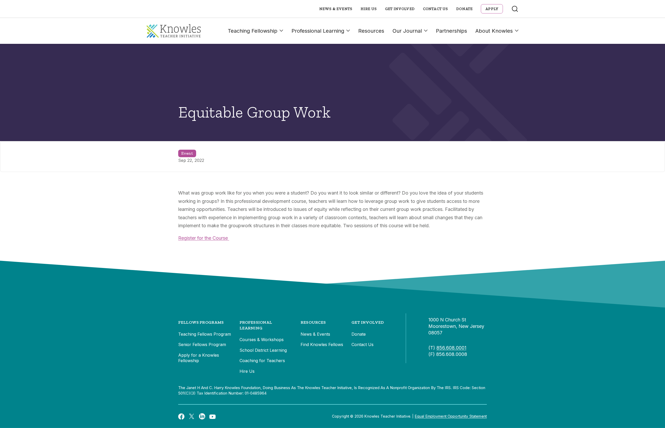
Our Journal (407, 31)
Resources (371, 31)
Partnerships (451, 31)
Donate (464, 8)
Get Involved (400, 8)
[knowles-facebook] (181, 416)
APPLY (491, 8)
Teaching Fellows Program (204, 334)
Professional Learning (317, 31)
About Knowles (494, 31)
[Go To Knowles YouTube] (212, 416)
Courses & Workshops (262, 339)
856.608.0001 (451, 347)
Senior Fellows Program (202, 344)
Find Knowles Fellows (322, 344)
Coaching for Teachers (262, 360)
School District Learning (263, 350)
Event (187, 153)
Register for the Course (203, 238)
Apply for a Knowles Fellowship (198, 358)
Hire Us (369, 8)
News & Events (335, 8)
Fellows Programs (201, 322)
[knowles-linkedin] (202, 416)
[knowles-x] (192, 416)
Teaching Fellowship (252, 31)
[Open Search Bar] (514, 8)
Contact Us (435, 8)
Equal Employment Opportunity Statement (451, 416)
